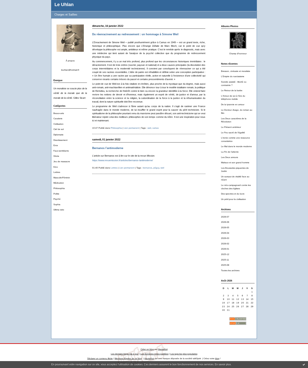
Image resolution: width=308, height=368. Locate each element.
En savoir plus (223, 364)
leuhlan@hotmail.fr (70, 70)
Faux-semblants (61, 151)
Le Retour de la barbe (231, 90)
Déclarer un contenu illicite (100, 358)
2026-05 (225, 227)
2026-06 (225, 222)
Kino (55, 167)
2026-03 (225, 238)
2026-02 (225, 243)
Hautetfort (163, 349)
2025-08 (225, 265)
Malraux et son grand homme (235, 162)
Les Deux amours (229, 157)
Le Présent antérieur (231, 127)
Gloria (56, 156)
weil (149, 128)
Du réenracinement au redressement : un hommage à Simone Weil (135, 34)
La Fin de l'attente (230, 152)
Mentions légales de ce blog (128, 358)
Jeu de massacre (61, 161)
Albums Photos (229, 26)
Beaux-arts (58, 113)
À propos (70, 61)
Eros (55, 145)
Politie (56, 194)
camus (155, 128)
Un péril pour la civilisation (233, 199)
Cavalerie (57, 118)
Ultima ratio (58, 210)
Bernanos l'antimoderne (107, 148)
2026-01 (225, 249)
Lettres (56, 172)
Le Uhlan (64, 4)
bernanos (147, 168)
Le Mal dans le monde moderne (236, 146)
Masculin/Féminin (61, 177)
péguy (156, 168)
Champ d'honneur (238, 53)
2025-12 (225, 254)
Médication (58, 183)
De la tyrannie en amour (232, 104)
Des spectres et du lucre (233, 194)
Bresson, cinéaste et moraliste (235, 71)
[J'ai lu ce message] (303, 364)
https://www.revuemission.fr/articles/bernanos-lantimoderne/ (122, 160)
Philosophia (59, 188)
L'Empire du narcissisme (232, 76)
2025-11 (225, 260)
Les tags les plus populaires (183, 354)
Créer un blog (147, 349)
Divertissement (60, 140)
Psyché (57, 199)
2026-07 (225, 217)
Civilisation (58, 124)
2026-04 (225, 233)
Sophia (56, 204)
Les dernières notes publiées (154, 354)
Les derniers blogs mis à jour (124, 354)
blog (217, 358)
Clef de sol (58, 129)
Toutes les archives (230, 270)
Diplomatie (58, 134)
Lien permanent (131, 128)
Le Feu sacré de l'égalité (233, 132)
